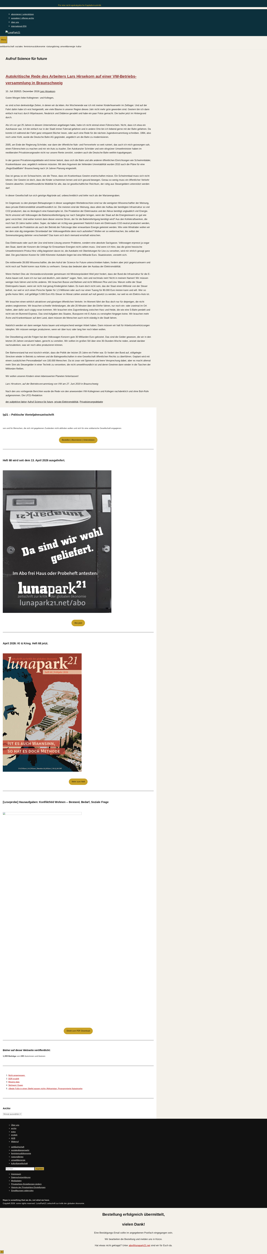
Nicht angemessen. (16, 1075)
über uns (15, 22)
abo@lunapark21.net (139, 1245)
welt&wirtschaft (7, 46)
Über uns (15, 1125)
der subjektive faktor (16, 401)
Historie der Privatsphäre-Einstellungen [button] (28, 1187)
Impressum (16, 1174)
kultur (78, 46)
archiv (13, 1128)
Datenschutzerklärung (20, 1177)
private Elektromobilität (66, 401)
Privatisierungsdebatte (91, 401)
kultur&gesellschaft (19, 1163)
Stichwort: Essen (15, 1085)
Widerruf (15, 1141)
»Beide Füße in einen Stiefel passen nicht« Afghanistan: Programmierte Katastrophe (45, 1088)
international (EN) (19, 26)
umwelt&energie (67, 46)
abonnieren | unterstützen (22, 14)
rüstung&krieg (52, 46)
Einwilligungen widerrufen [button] (22, 1190)
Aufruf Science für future (40, 401)
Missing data (13, 1082)
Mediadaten (16, 1181)
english (14, 1135)
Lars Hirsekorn (47, 91)
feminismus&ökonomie (34, 46)
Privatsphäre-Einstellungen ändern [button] (26, 1184)
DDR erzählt (13, 1079)
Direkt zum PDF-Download (78, 1031)
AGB (13, 1138)
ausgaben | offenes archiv (22, 18)
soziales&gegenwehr (20, 1150)
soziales (19, 46)
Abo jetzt (78, 623)
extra (13, 1132)
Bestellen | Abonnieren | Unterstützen (78, 440)
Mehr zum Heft (78, 781)
